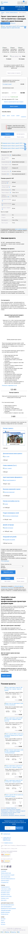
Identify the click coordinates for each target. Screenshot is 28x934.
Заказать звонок (21, 9)
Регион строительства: (6, 564)
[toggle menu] (2, 8)
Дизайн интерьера (8, 525)
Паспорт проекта (8, 428)
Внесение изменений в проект (12, 489)
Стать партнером (5, 561)
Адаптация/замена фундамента (12, 477)
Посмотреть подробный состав (9, 385)
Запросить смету (8, 572)
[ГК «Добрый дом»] (5, 2)
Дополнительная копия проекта (12, 453)
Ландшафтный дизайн (9, 536)
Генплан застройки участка (11, 501)
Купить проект (14, 106)
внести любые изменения (21, 229)
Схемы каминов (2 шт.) (10, 465)
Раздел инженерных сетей (11, 513)
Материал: (3, 567)
